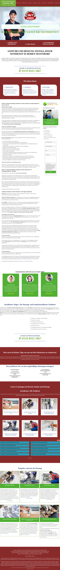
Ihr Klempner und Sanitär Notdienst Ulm (38, 445)
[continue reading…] (10, 500)
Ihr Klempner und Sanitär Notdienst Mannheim (39, 448)
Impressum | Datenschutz (30, 568)
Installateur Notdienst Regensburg (32, 565)
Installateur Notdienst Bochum (46, 564)
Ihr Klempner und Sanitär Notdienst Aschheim (8, 454)
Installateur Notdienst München (28, 561)
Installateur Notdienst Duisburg (35, 564)
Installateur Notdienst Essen (37, 562)
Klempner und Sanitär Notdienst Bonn (7, 448)
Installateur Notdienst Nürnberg (43, 565)
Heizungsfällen (17, 189)
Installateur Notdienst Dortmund (26, 562)
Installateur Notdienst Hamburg (16, 561)
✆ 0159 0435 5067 (30, 70)
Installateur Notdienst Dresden (12, 564)
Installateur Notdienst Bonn (21, 565)
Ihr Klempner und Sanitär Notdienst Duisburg (39, 442)
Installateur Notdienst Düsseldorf (14, 562)
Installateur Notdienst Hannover (23, 564)
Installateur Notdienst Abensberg (48, 562)
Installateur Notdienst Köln (38, 561)
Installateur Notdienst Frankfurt (49, 561)
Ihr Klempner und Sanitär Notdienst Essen (38, 454)
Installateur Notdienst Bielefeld (10, 565)
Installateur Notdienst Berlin (6, 561)
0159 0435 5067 (7, 3)
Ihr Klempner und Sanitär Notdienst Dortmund (8, 451)
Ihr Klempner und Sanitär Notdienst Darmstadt (39, 451)
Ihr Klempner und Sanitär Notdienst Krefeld (8, 445)
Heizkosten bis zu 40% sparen (24, 261)
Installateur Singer (31, 185)
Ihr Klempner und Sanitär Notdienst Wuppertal (8, 442)
